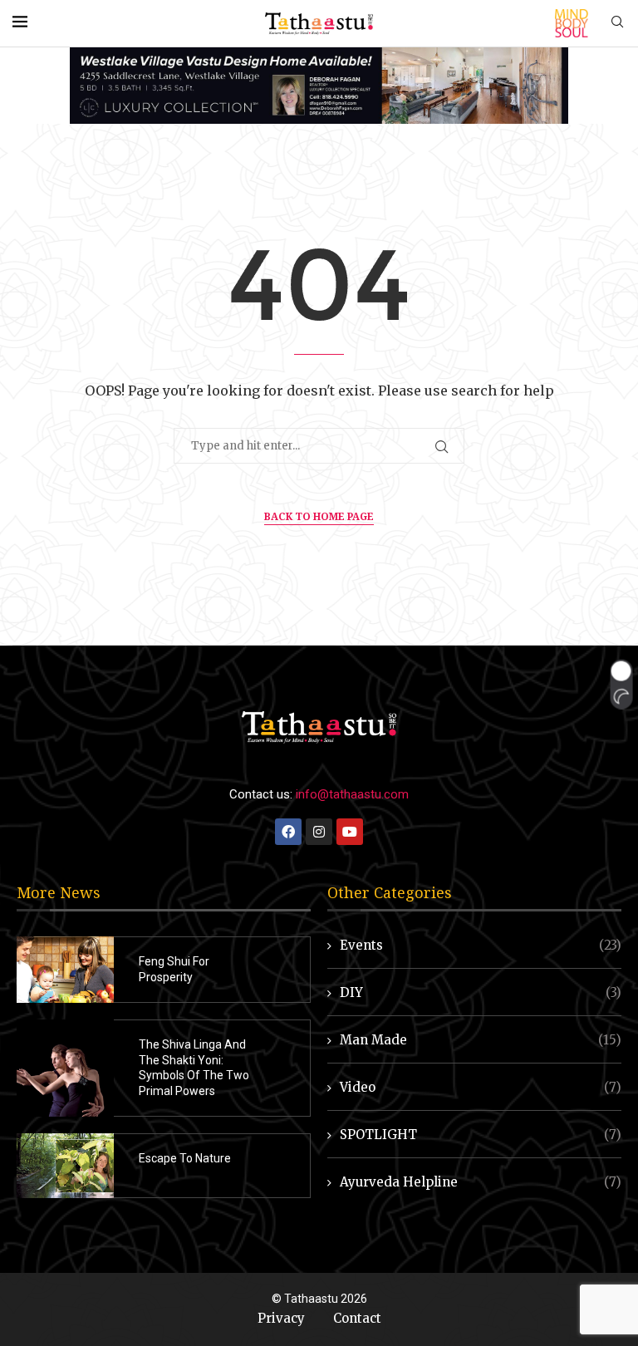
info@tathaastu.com (352, 794)
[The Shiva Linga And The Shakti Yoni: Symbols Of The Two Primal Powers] (65, 1068)
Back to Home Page (319, 516)
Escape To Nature (185, 1158)
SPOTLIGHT (480, 1134)
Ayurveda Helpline (480, 1182)
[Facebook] (288, 831)
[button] (621, 685)
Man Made (480, 1040)
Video (480, 1087)
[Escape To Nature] (65, 1165)
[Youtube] (349, 831)
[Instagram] (319, 831)
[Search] (617, 23)
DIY (480, 992)
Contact (357, 1318)
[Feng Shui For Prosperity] (65, 969)
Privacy (281, 1318)
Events (480, 945)
